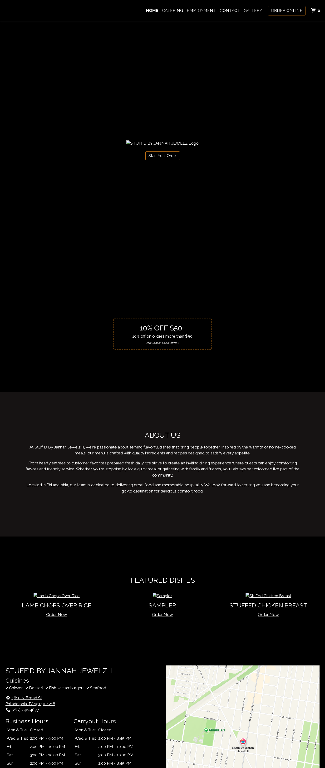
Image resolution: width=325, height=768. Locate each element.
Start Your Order (162, 155)
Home (152, 10)
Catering (172, 10)
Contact (230, 10)
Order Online (286, 10)
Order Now (56, 614)
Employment (201, 10)
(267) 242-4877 (25, 710)
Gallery (253, 10)
